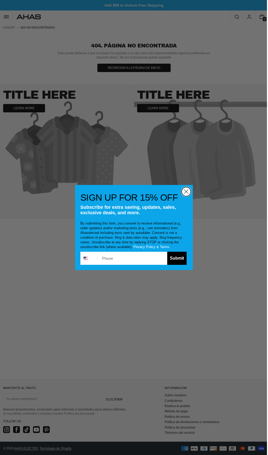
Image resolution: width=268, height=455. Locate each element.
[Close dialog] (184, 191)
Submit (175, 258)
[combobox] (88, 258)
